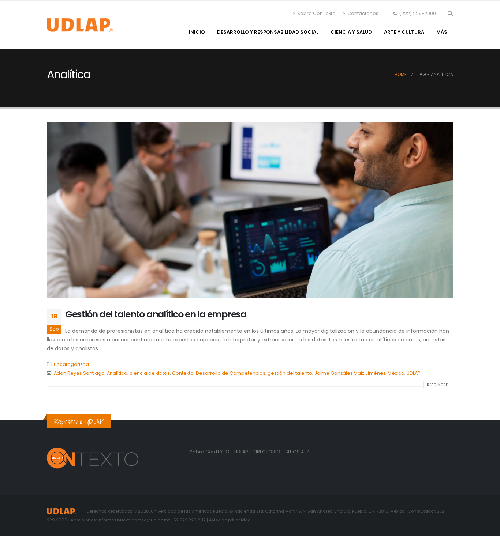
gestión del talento (290, 373)
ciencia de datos (150, 373)
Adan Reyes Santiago (79, 373)
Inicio (197, 32)
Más (441, 32)
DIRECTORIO (267, 452)
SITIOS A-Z (297, 452)
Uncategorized (71, 364)
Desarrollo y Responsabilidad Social (267, 32)
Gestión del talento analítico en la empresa (155, 314)
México (396, 373)
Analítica (117, 373)
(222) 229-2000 (417, 13)
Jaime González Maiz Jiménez (349, 373)
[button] (450, 13)
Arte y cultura (404, 32)
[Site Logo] (80, 25)
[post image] (250, 210)
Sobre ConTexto (316, 13)
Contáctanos (362, 13)
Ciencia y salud (351, 32)
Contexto (183, 373)
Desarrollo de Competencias (230, 373)
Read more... (438, 385)
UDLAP (413, 373)
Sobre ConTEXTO (210, 452)
